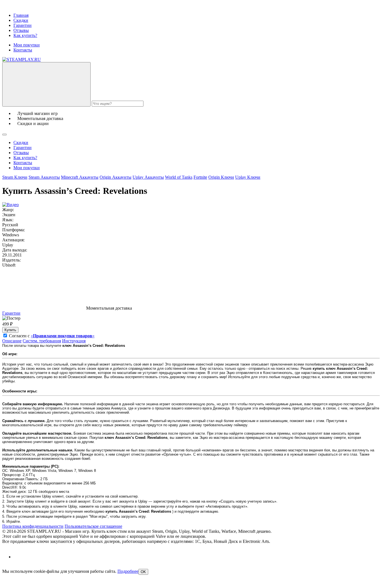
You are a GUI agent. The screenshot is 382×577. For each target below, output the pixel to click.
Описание (12, 340)
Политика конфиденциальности (32, 526)
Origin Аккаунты (115, 177)
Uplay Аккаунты (148, 177)
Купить (10, 330)
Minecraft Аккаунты (79, 177)
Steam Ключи (14, 177)
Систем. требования (42, 340)
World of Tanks (178, 177)
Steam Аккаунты (44, 177)
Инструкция (74, 340)
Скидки (20, 20)
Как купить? (25, 35)
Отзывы (21, 30)
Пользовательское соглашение (93, 526)
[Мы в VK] (18, 556)
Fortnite (200, 177)
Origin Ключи (221, 177)
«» (63, 335)
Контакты (22, 50)
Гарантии (22, 25)
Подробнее (127, 571)
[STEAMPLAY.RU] (21, 59)
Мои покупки (26, 45)
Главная (21, 15)
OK (143, 572)
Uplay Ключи (247, 177)
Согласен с (52, 335)
